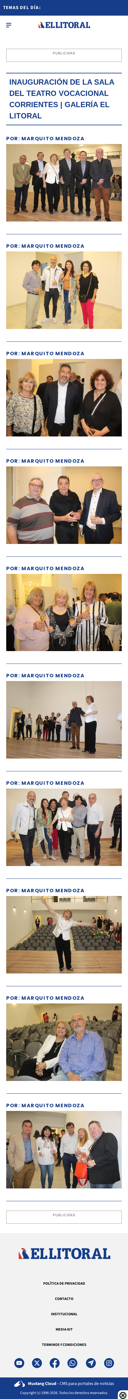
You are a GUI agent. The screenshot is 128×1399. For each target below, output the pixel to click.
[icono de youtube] (19, 1363)
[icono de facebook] (55, 1363)
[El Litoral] (64, 25)
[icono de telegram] (90, 1363)
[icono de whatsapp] (72, 1363)
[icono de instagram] (109, 1363)
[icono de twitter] (37, 1363)
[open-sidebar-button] (8, 25)
